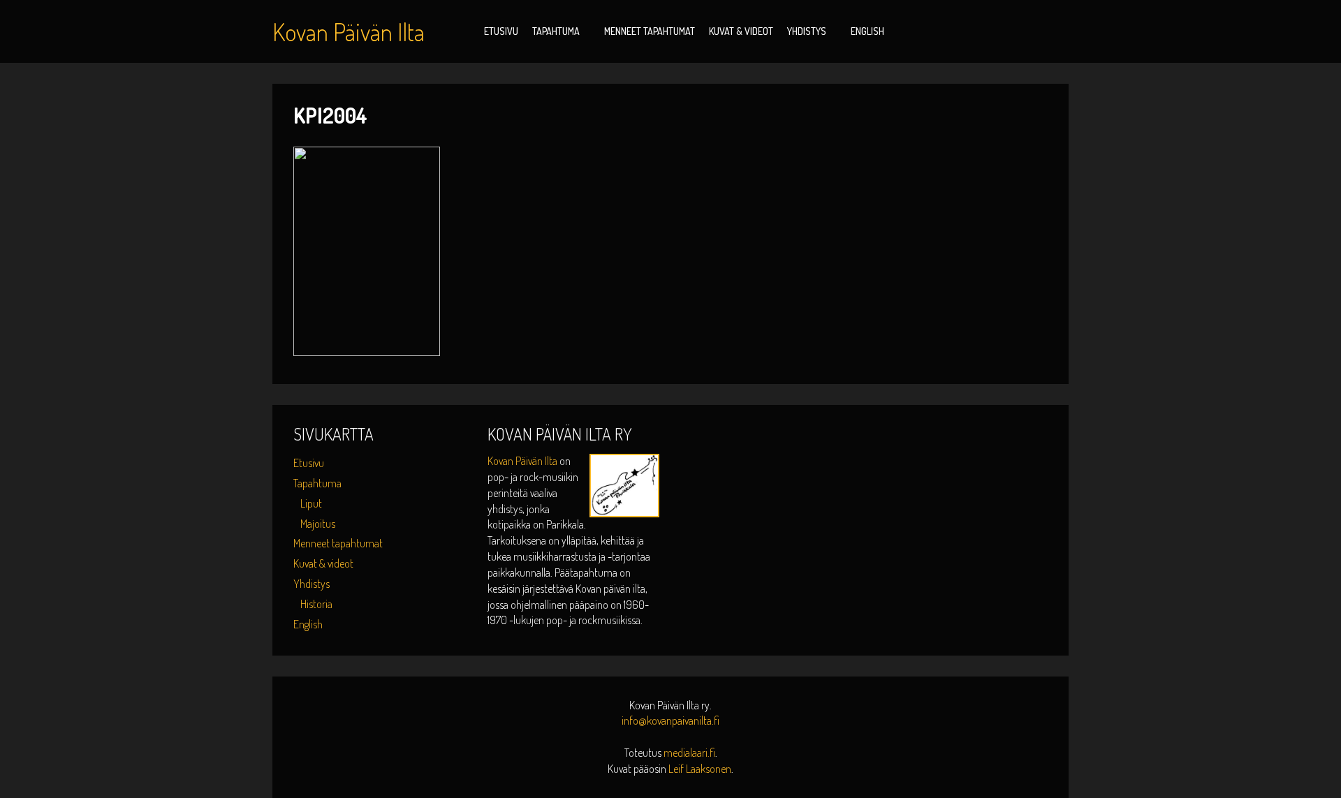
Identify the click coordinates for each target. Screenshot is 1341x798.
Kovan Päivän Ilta (523, 461)
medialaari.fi (689, 753)
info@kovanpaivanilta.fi (670, 720)
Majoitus (317, 524)
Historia (316, 604)
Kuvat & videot (741, 31)
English (867, 31)
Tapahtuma (556, 31)
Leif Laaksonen (699, 769)
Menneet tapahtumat (649, 31)
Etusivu (501, 31)
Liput (311, 503)
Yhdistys (806, 31)
